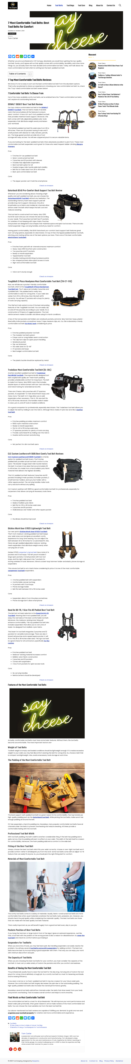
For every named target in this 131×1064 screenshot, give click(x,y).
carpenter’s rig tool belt (28, 552)
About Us (99, 5)
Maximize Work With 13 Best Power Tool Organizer (110, 66)
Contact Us (111, 5)
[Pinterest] (10, 1049)
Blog (90, 5)
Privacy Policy (109, 1061)
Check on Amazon (46, 186)
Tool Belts (59, 5)
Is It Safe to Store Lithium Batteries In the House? (110, 86)
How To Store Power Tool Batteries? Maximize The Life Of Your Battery (109, 95)
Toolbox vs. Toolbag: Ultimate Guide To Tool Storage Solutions (110, 76)
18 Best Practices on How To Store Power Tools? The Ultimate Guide (108, 105)
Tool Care (81, 5)
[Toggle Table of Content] (29, 74)
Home (49, 5)
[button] (120, 5)
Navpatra (35, 1061)
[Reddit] (15, 1049)
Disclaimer (119, 1061)
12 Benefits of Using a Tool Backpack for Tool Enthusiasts (28, 1027)
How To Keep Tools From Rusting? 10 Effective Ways (109, 114)
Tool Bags (70, 5)
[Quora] (19, 1049)
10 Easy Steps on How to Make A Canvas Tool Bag (26, 1025)
